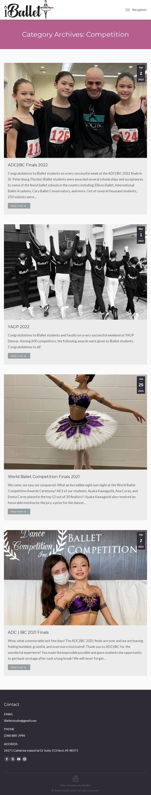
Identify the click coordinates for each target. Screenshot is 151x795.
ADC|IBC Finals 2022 (28, 165)
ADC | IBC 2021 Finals (28, 632)
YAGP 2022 (18, 326)
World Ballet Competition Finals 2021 (44, 476)
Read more (17, 205)
